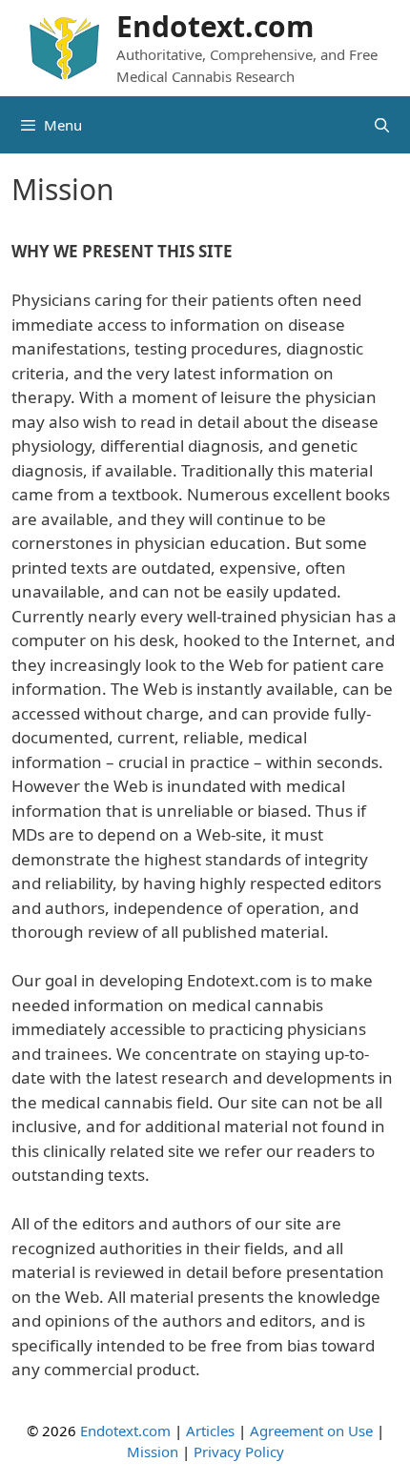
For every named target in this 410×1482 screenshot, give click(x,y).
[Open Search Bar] (382, 124)
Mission (152, 1451)
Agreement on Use (311, 1430)
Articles (210, 1430)
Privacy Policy (239, 1451)
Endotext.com (215, 26)
